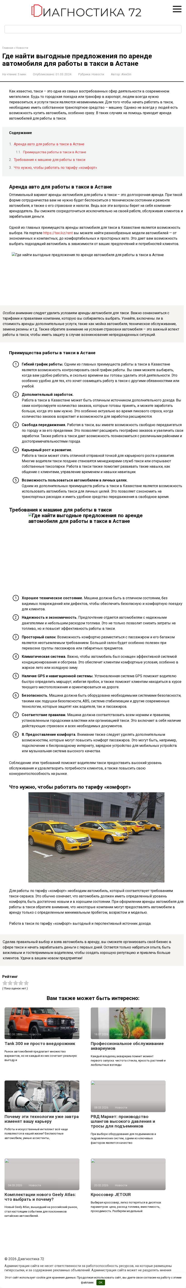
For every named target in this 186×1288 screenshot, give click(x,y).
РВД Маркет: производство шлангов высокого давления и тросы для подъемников (123, 1121)
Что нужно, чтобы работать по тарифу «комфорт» (55, 167)
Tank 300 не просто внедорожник (40, 1043)
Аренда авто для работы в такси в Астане (49, 144)
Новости (98, 74)
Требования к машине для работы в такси (49, 160)
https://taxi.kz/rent (58, 233)
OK (101, 1282)
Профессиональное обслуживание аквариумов (127, 1046)
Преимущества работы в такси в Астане (54, 152)
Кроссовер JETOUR (111, 1194)
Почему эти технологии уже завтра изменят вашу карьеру (42, 1119)
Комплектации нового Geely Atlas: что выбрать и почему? (40, 1197)
